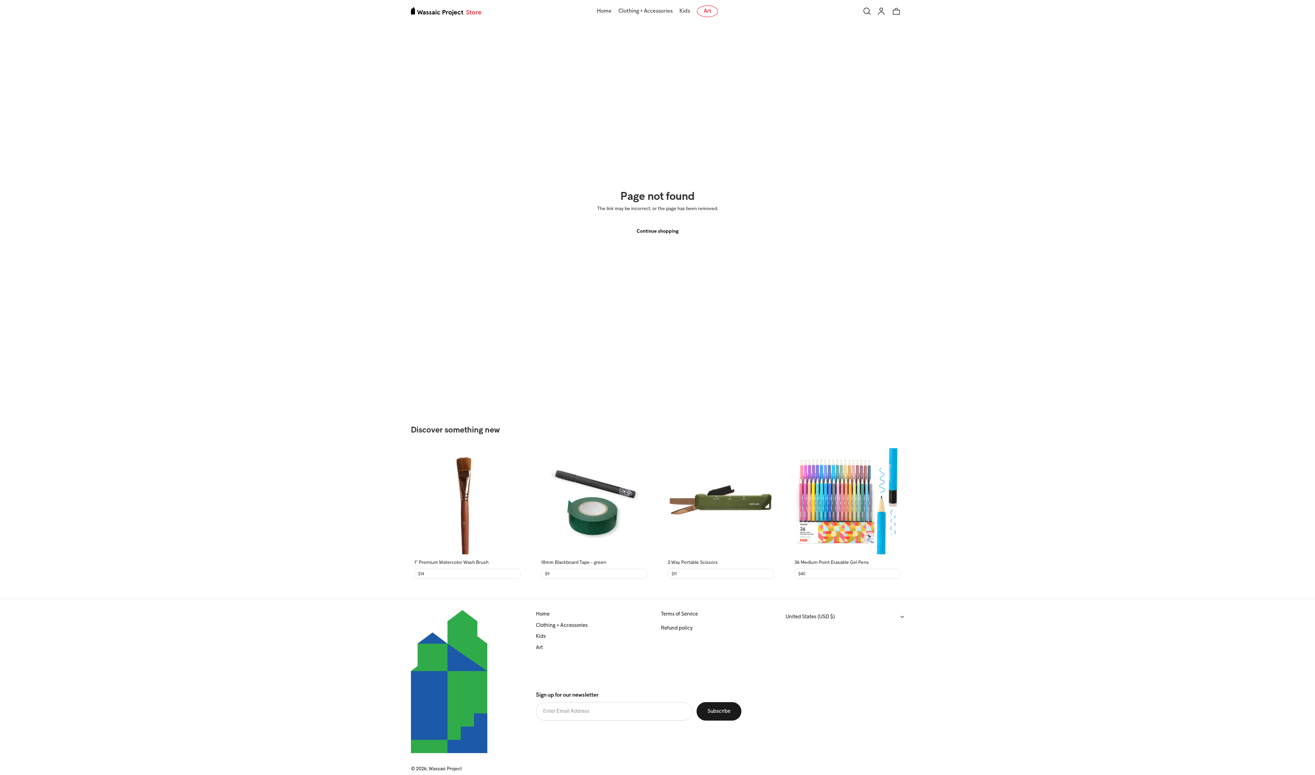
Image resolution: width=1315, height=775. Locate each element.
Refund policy (676, 628)
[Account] (881, 11)
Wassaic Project (445, 769)
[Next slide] (510, 501)
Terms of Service (679, 614)
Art (539, 647)
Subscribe (718, 711)
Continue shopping (657, 231)
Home (543, 614)
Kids (541, 636)
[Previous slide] (424, 501)
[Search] (867, 11)
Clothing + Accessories (562, 625)
